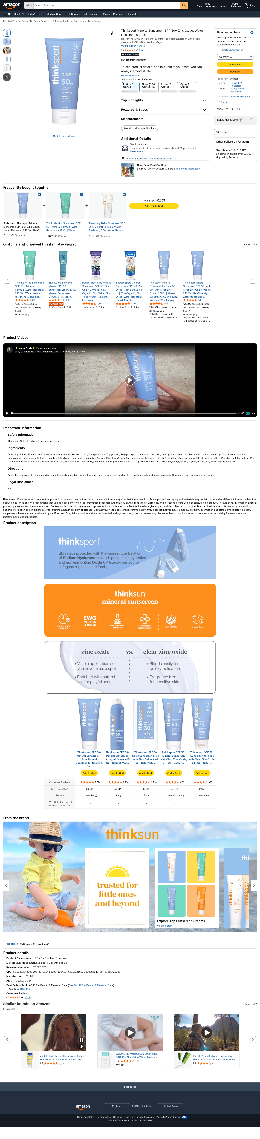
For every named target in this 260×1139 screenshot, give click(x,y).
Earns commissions (46, 348)
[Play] (6, 413)
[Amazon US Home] (83, 1107)
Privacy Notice (104, 1117)
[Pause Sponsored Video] (82, 1040)
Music (106, 14)
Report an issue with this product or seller (148, 158)
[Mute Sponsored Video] (82, 1047)
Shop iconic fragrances (187, 168)
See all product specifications (139, 128)
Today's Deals (35, 14)
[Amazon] (12, 5)
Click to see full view (64, 136)
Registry (95, 14)
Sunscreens (80, 21)
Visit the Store (165, 925)
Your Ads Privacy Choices (168, 1117)
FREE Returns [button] (129, 75)
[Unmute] (253, 413)
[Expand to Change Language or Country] (201, 6)
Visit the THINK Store (133, 45)
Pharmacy (119, 14)
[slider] (124, 413)
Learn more (136, 151)
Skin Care (33, 21)
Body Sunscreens (96, 21)
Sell (85, 14)
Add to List (222, 132)
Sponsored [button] (8, 1009)
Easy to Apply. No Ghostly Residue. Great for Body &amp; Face (50, 351)
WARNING (12, 944)
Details (239, 109)
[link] (65, 205)
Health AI (19, 14)
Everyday (133, 14)
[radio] (6, 32)
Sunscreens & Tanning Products (56, 21)
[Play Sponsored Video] (130, 1033)
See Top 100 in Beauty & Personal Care (91, 985)
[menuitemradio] (248, 413)
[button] (7, 14)
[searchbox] (107, 5)
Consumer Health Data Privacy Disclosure (133, 1117)
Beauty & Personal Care (14, 21)
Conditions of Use (85, 1117)
